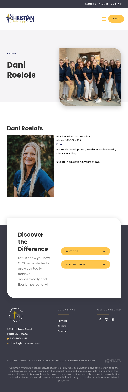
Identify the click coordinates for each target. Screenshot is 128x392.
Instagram (106, 319)
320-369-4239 (18, 338)
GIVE (116, 18)
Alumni (103, 4)
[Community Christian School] (16, 315)
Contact (117, 4)
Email (59, 144)
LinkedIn (113, 319)
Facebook (100, 319)
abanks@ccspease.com (24, 343)
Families (90, 4)
